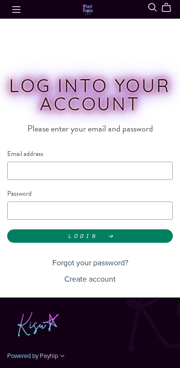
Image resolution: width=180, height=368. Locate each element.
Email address (25, 154)
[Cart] (170, 7)
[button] (62, 357)
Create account (90, 279)
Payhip (49, 356)
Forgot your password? (90, 263)
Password (19, 194)
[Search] (152, 7)
